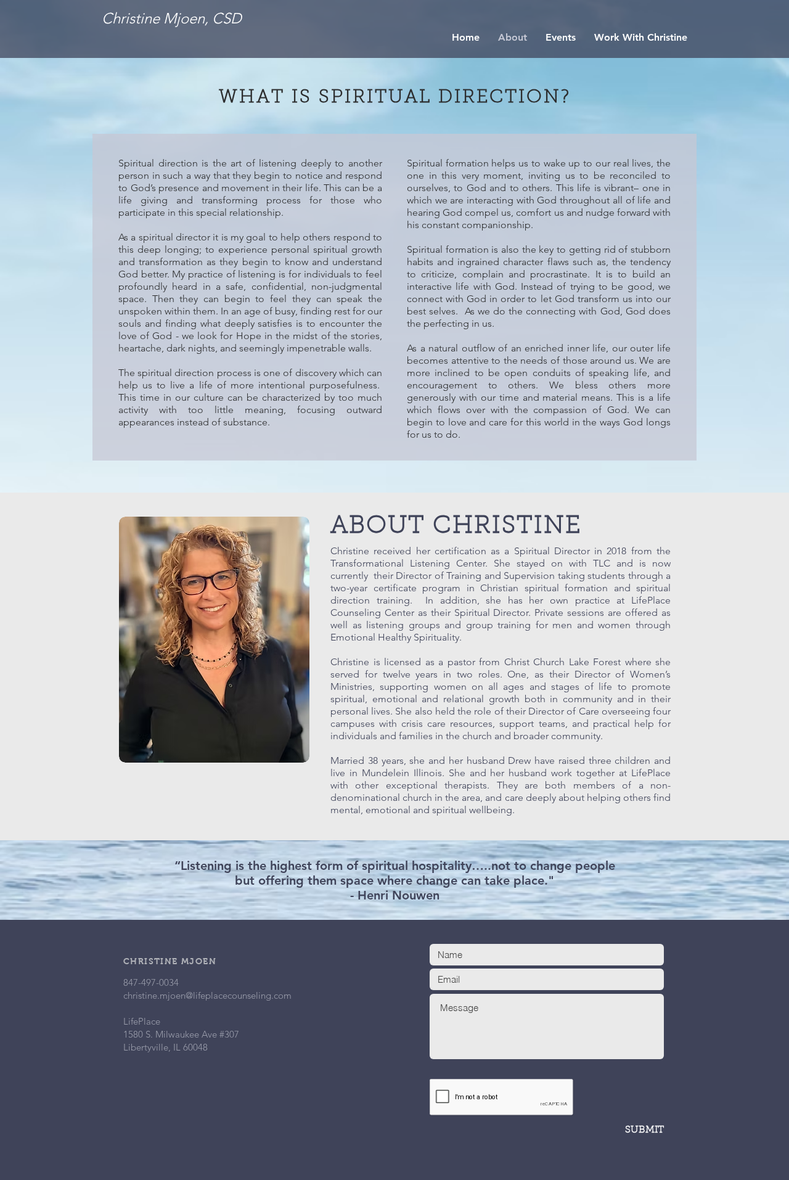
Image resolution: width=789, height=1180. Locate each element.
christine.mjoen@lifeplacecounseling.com (207, 995)
